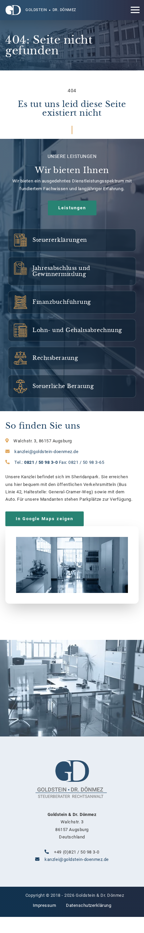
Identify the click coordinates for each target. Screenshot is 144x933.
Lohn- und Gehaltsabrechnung (72, 330)
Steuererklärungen (72, 240)
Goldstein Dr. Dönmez (50, 10)
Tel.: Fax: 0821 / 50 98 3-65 (59, 462)
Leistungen (72, 207)
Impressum (44, 905)
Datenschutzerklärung (88, 905)
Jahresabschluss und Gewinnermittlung (72, 271)
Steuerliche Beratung (72, 386)
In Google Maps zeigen (44, 518)
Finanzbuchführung (72, 302)
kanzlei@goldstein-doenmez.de (46, 451)
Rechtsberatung (72, 358)
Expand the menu (135, 11)
